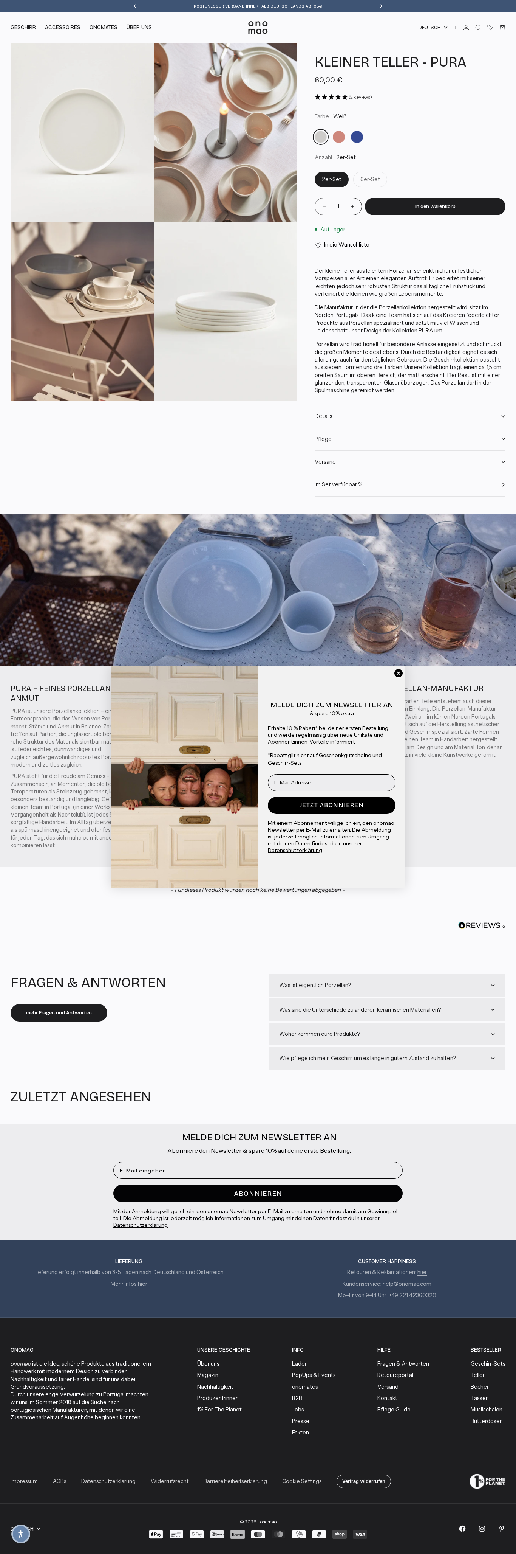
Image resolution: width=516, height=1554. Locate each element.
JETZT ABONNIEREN (332, 805)
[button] (20, 1534)
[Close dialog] (398, 673)
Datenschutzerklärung (295, 850)
